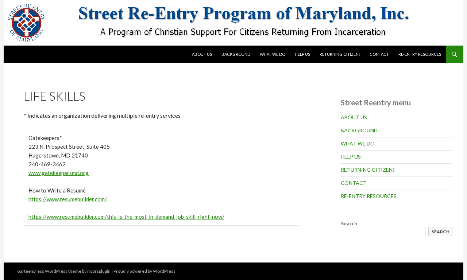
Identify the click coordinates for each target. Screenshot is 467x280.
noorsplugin (99, 271)
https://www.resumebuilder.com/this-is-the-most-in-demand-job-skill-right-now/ (126, 216)
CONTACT (379, 54)
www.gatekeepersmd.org (58, 173)
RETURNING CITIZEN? (340, 54)
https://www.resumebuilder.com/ (67, 199)
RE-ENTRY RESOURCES (419, 54)
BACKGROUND (235, 54)
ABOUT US (202, 54)
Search (349, 223)
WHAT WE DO (272, 54)
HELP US (302, 54)
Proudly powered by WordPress (144, 271)
